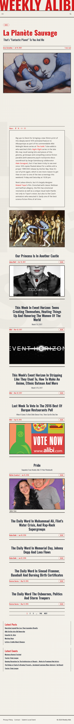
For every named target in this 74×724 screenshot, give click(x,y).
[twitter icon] (18, 128)
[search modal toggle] (70, 13)
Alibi (10, 329)
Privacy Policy (8, 720)
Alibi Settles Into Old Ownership (15, 631)
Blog (6, 25)
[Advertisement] (37, 109)
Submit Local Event (29, 720)
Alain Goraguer (22, 163)
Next (45, 613)
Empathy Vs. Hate (10, 635)
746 (40, 613)
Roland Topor (21, 185)
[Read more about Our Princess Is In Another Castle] (37, 282)
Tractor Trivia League (11, 658)
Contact (17, 720)
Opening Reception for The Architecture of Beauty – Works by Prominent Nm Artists (32, 661)
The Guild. (41, 146)
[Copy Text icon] (22, 128)
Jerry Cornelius (8, 48)
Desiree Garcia (14, 581)
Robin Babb (12, 535)
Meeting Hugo (9, 638)
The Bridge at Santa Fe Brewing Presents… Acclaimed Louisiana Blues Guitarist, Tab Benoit (34, 665)
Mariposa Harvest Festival (13, 654)
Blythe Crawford (14, 475)
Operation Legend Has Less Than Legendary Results (21, 628)
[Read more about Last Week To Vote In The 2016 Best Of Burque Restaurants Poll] (37, 440)
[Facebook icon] (15, 128)
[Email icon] (25, 128)
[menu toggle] (3, 14)
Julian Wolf (12, 262)
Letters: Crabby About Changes (15, 642)
